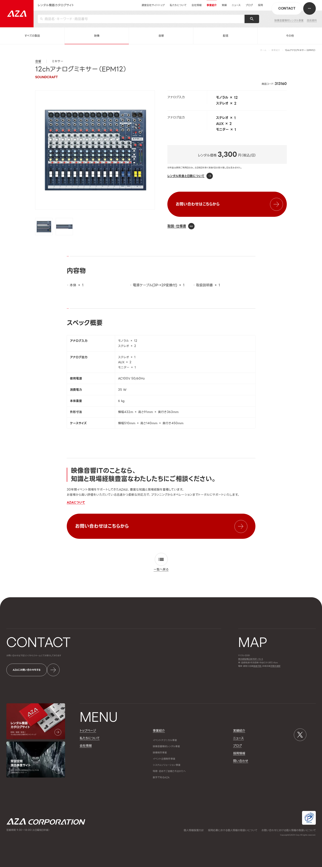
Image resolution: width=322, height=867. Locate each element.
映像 (96, 36)
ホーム (263, 50)
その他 (290, 36)
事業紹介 (275, 50)
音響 (161, 36)
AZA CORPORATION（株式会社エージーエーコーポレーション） (45, 821)
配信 (225, 36)
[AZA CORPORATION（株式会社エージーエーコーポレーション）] (17, 13)
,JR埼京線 (261, 666)
